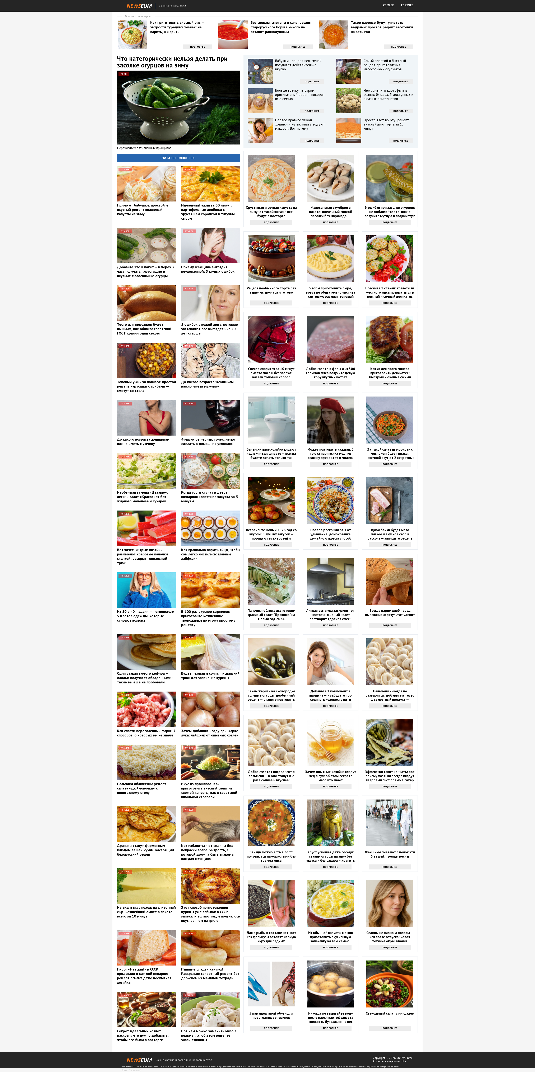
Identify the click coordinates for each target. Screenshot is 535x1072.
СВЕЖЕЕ (388, 5)
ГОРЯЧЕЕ (407, 5)
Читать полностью (179, 158)
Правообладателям (131, 1070)
